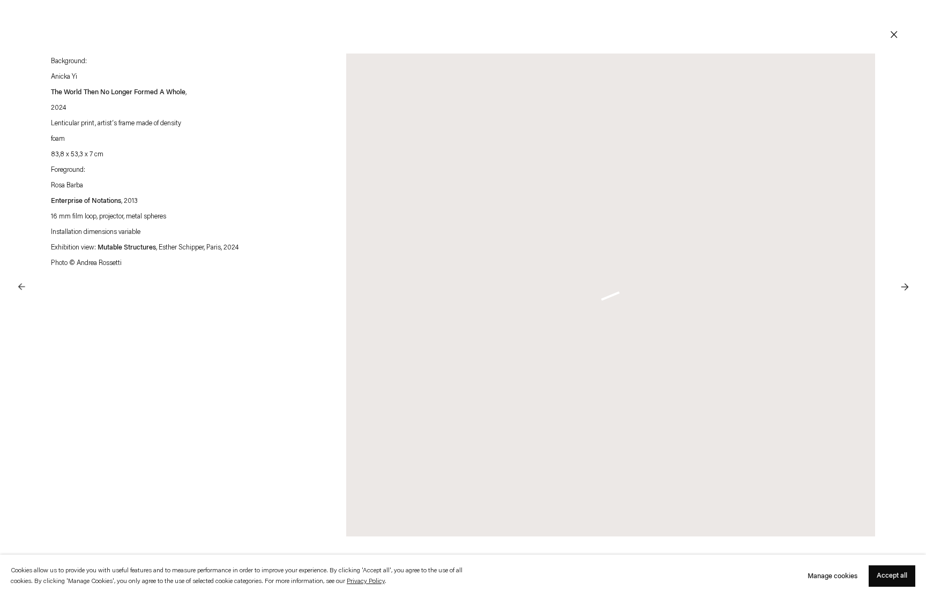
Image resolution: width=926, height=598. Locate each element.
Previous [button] (21, 265)
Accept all (892, 576)
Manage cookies (832, 576)
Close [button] (894, 35)
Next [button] (904, 265)
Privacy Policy (366, 582)
